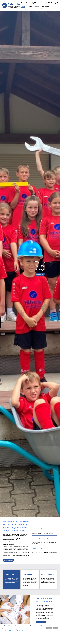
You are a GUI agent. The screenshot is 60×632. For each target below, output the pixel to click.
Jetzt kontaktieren (40, 274)
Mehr (23, 630)
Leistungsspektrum (41, 621)
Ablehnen (56, 628)
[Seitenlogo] (10, 6)
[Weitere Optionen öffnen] (54, 9)
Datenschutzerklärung (8, 630)
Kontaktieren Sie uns (8, 560)
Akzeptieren (49, 628)
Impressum (17, 630)
